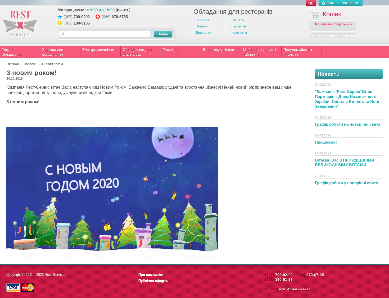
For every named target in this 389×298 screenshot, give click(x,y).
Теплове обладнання (12, 52)
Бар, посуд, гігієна (218, 50)
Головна (203, 20)
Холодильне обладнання (52, 52)
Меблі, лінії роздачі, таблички (260, 52)
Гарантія (239, 26)
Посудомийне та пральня (297, 52)
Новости (30, 64)
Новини (202, 26)
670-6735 (120, 17)
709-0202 (82, 17)
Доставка (203, 33)
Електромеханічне (98, 50)
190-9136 (82, 23)
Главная (12, 64)
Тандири (170, 50)
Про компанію (150, 275)
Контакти (239, 33)
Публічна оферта (153, 281)
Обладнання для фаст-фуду (137, 52)
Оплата (238, 20)
